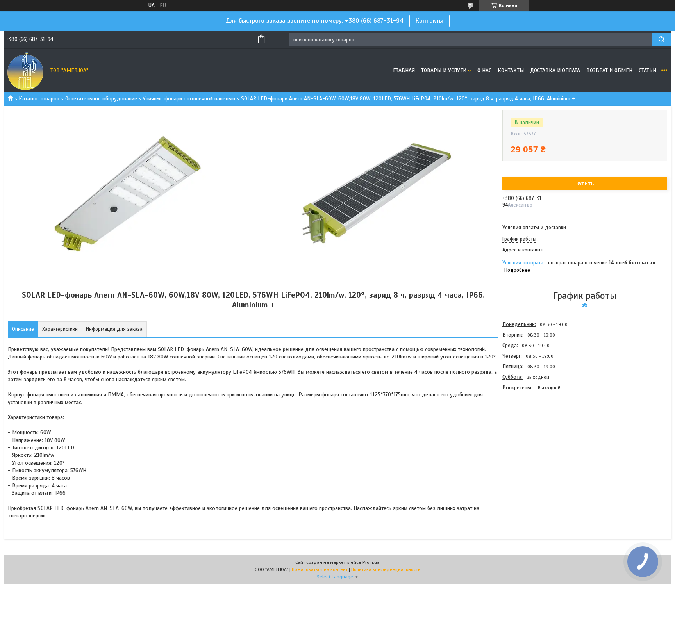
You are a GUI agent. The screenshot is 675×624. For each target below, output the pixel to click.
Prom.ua (371, 562)
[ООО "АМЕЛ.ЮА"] (25, 70)
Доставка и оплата (555, 70)
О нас (484, 70)
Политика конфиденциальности (386, 569)
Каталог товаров (39, 98)
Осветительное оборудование (101, 98)
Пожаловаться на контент (320, 569)
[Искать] (661, 39)
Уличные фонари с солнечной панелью (189, 98)
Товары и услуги (443, 70)
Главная (404, 70)
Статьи (647, 70)
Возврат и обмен (609, 70)
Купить (585, 184)
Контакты (429, 21)
